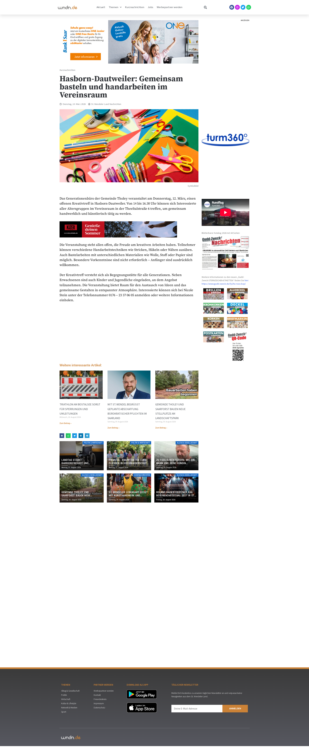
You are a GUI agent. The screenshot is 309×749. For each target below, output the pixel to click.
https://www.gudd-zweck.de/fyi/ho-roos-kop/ (224, 283)
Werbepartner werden (169, 7)
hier (246, 280)
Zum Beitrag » (65, 423)
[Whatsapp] (248, 7)
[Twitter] (243, 7)
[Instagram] (237, 7)
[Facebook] (231, 7)
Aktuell (101, 7)
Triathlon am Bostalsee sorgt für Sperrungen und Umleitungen (80, 409)
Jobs (150, 7)
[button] (62, 435)
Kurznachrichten (134, 7)
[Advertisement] (129, 333)
